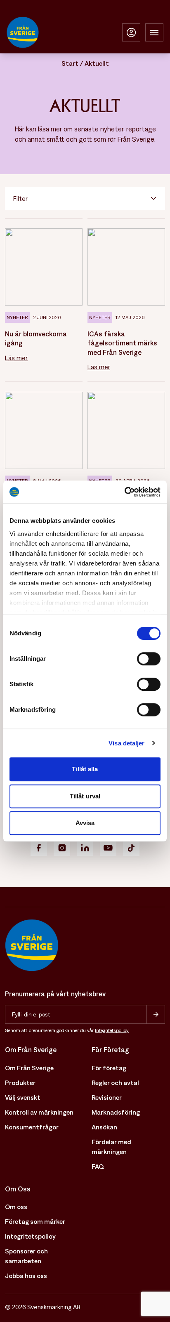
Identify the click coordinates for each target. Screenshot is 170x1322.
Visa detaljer (126, 743)
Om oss (16, 1206)
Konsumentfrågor (32, 1127)
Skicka (156, 1014)
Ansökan (104, 1127)
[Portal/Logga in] (131, 32)
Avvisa (85, 822)
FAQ (98, 1166)
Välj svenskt (22, 1097)
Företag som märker (35, 1221)
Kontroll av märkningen (39, 1112)
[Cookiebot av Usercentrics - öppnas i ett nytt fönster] (124, 492)
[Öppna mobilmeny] (154, 32)
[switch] (149, 658)
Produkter (20, 1082)
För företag (109, 1067)
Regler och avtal (115, 1082)
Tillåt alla (85, 769)
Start (69, 63)
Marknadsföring (116, 1112)
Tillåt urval (85, 796)
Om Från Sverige (29, 1067)
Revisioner (107, 1097)
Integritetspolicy (112, 1030)
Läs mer (16, 357)
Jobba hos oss (26, 1275)
